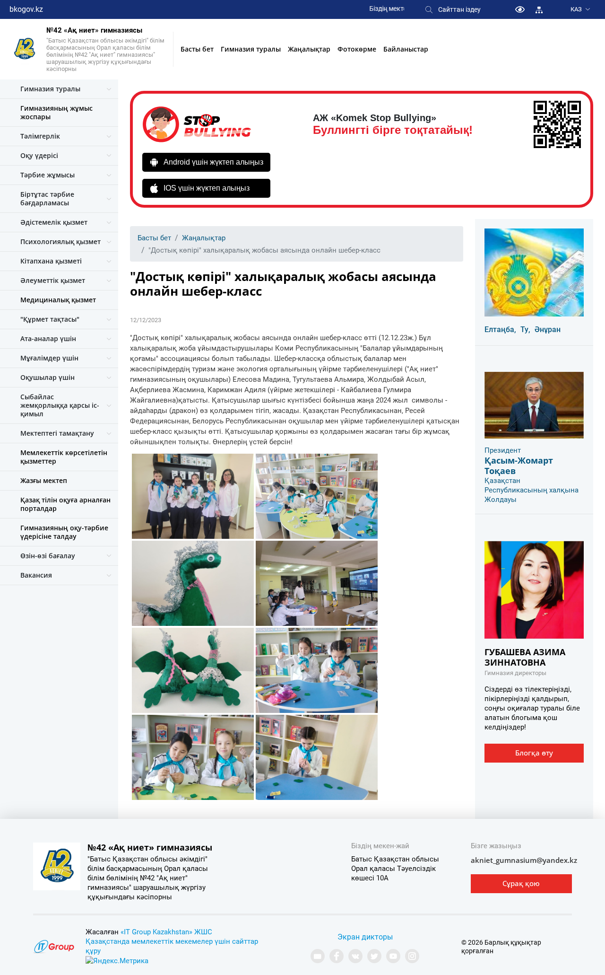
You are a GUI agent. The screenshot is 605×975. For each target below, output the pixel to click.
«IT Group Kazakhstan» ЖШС (166, 932)
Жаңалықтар (309, 48)
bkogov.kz (26, 9)
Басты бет (197, 48)
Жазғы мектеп (43, 480)
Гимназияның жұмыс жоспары (56, 112)
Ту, (525, 329)
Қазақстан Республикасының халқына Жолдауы (531, 490)
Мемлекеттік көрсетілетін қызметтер (63, 457)
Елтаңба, (500, 329)
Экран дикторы (365, 936)
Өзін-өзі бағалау (47, 555)
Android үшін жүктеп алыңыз (213, 162)
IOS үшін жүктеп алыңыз (207, 188)
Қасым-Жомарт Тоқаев (518, 465)
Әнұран (548, 329)
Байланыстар (405, 48)
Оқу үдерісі (39, 155)
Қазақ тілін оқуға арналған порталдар (65, 504)
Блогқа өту (534, 752)
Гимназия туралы (251, 48)
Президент (502, 450)
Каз (576, 9)
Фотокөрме (356, 48)
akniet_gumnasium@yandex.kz (524, 860)
